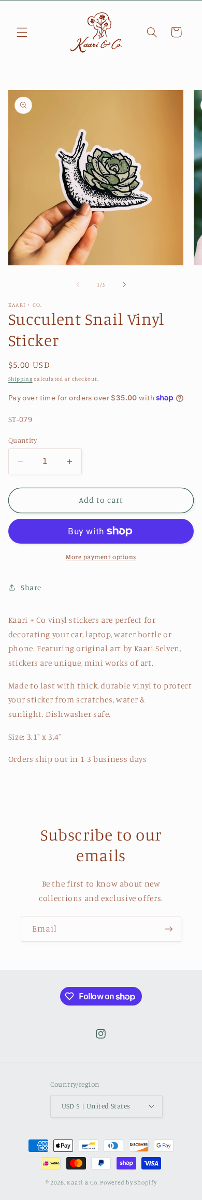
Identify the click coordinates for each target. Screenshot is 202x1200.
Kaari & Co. (82, 1182)
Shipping (20, 379)
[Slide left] (77, 285)
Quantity (22, 440)
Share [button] (31, 587)
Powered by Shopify (128, 1182)
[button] (22, 32)
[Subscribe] (169, 929)
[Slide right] (124, 285)
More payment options (101, 557)
